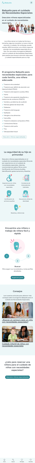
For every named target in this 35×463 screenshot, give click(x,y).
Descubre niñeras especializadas (14, 137)
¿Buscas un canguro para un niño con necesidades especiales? (17, 321)
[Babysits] (7, 3)
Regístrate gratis (17, 277)
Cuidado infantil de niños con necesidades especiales (15, 345)
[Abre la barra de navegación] (31, 2)
